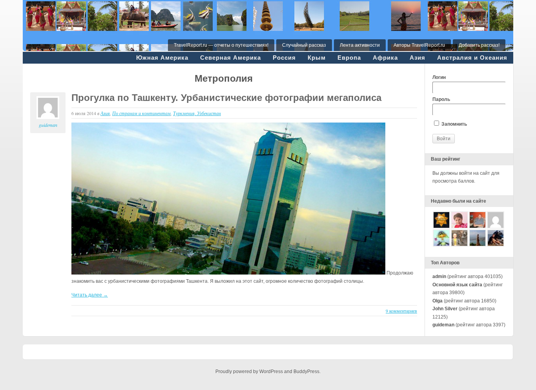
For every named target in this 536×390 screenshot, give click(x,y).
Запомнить (453, 124)
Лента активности (360, 45)
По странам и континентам (141, 113)
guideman (48, 125)
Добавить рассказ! (479, 45)
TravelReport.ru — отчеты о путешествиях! (221, 45)
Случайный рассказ (304, 45)
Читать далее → (89, 295)
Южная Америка (162, 57)
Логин (439, 77)
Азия (417, 57)
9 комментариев (401, 311)
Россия (284, 57)
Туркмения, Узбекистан (197, 113)
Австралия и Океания (472, 57)
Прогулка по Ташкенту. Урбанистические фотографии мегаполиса (226, 97)
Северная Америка (230, 57)
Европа (349, 57)
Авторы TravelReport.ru (419, 45)
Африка (385, 57)
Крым (317, 57)
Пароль (441, 99)
